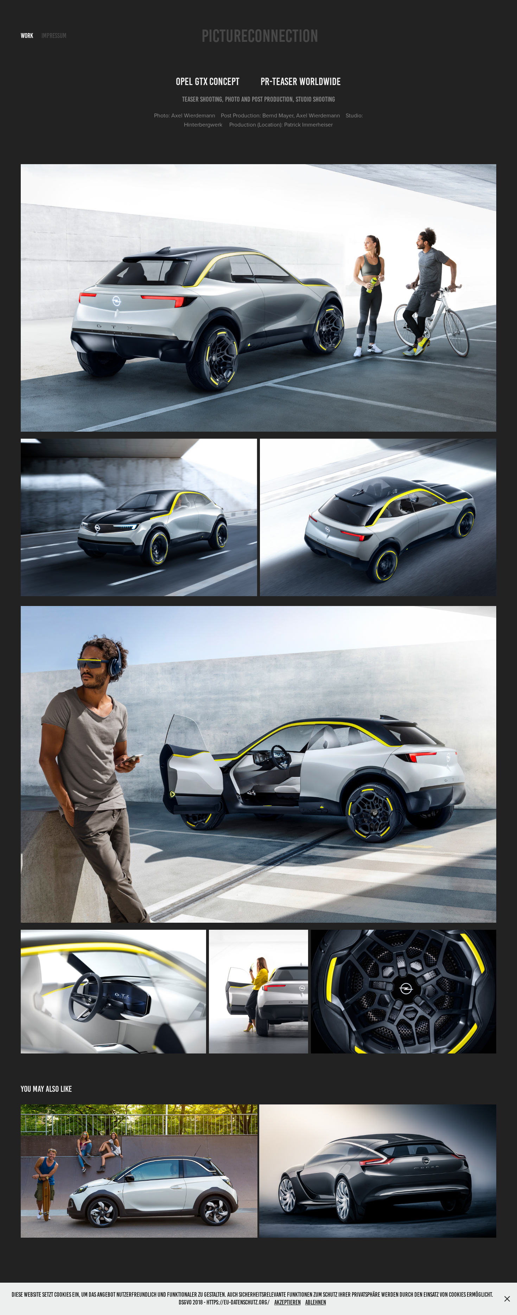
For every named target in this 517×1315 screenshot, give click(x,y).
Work (27, 35)
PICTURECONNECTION (260, 35)
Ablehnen (315, 1302)
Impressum (54, 35)
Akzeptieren (287, 1302)
